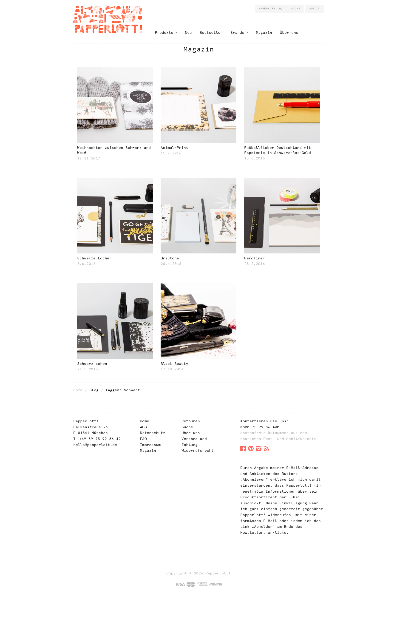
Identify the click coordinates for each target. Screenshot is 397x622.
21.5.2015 (87, 369)
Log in (314, 8)
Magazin (264, 32)
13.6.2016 (254, 158)
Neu (188, 32)
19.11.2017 (88, 158)
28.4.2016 (171, 263)
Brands (237, 32)
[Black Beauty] (198, 321)
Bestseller (211, 32)
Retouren (190, 421)
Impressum (150, 445)
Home (77, 390)
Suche (187, 427)
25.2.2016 (254, 263)
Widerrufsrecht (197, 450)
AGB (143, 427)
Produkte (164, 32)
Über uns (289, 32)
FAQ (143, 439)
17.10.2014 (172, 369)
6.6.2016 (86, 263)
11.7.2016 (171, 153)
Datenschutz (152, 433)
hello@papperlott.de (95, 445)
